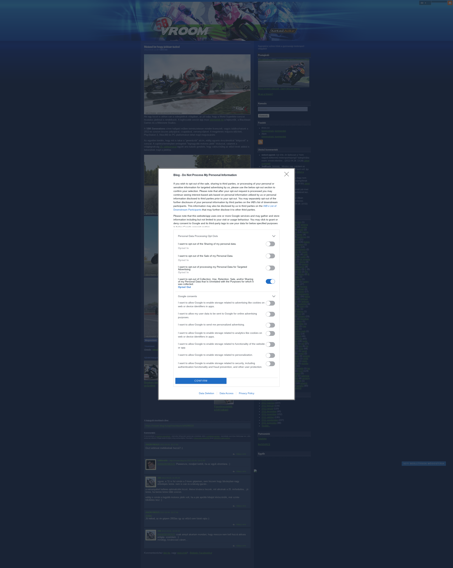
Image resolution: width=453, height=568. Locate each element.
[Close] (287, 175)
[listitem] (226, 236)
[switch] (270, 244)
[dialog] (226, 284)
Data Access (226, 393)
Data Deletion (206, 393)
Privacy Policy (246, 393)
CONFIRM (201, 380)
